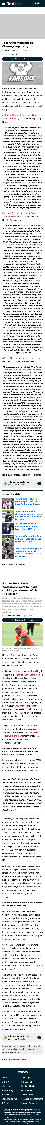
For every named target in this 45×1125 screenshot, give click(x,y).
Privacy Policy (27, 1090)
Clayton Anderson (12, 616)
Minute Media (13, 1109)
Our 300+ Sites (27, 1082)
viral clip (25, 699)
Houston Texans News (17, 564)
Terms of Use (8, 1094)
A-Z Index (6, 1103)
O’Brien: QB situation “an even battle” (19, 358)
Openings (25, 1077)
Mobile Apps (7, 1086)
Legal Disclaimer (9, 1099)
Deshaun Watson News (17, 1059)
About (4, 1077)
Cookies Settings (29, 1103)
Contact (5, 1082)
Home (4, 564)
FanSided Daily (28, 1086)
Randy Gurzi (10, 50)
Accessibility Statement (32, 1099)
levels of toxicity (21, 706)
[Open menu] (3, 3)
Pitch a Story (7, 1090)
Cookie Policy (27, 1094)
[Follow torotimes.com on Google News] (39, 483)
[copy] (16, 54)
